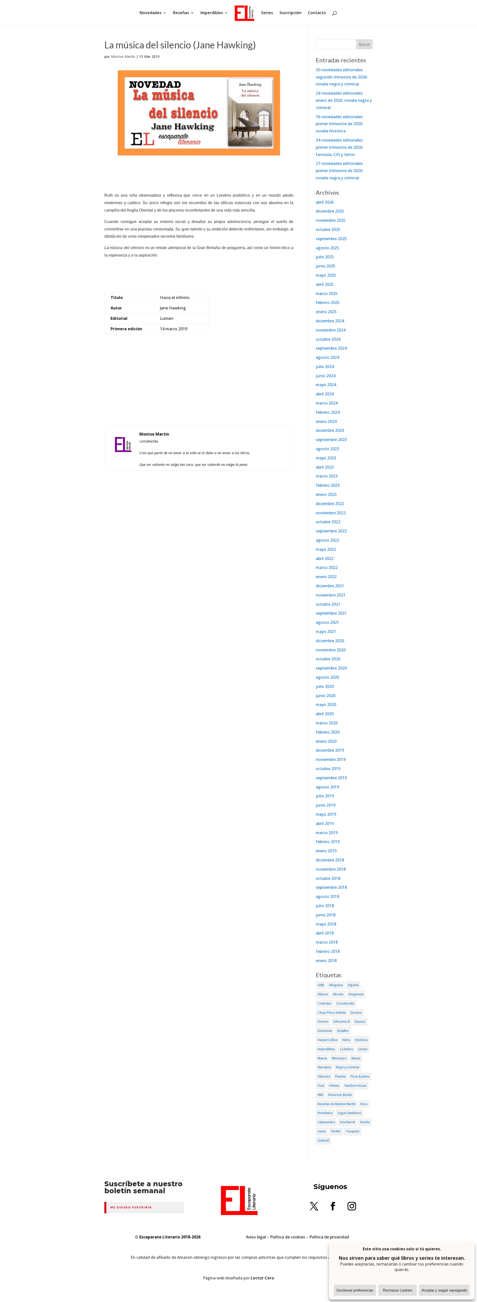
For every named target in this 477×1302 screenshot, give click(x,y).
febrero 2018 (328, 951)
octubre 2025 (328, 229)
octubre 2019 (328, 768)
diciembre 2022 (330, 503)
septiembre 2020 (331, 668)
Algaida (353, 985)
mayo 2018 (326, 924)
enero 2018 (326, 960)
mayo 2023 (326, 458)
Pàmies (334, 1085)
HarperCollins (327, 1040)
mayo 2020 (326, 704)
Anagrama (356, 994)
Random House (355, 1085)
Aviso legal (256, 1237)
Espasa (360, 1021)
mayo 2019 (326, 814)
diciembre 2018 (330, 860)
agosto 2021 (327, 622)
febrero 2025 (328, 302)
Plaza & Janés (360, 1076)
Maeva (322, 1058)
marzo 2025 (327, 293)
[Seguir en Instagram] (351, 1206)
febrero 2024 (328, 412)
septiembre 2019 (331, 778)
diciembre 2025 (330, 211)
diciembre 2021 (330, 586)
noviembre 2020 (331, 650)
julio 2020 (325, 686)
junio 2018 (325, 915)
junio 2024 (325, 375)
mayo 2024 (326, 384)
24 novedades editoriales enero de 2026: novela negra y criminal (344, 100)
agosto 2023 (327, 448)
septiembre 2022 (331, 531)
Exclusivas (325, 1031)
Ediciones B (341, 1021)
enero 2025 (326, 311)
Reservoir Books (340, 1095)
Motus (356, 1058)
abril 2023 (325, 467)
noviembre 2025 (331, 220)
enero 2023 (326, 494)
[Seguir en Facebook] (332, 1206)
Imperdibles (211, 13)
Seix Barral (347, 1122)
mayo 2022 (326, 549)
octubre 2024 (328, 339)
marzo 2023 (327, 476)
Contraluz (324, 1003)
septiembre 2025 (331, 238)
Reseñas (181, 13)
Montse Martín (123, 56)
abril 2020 (325, 713)
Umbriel (323, 1140)
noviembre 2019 (331, 759)
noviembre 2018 (331, 869)
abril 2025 (325, 284)
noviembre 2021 (331, 595)
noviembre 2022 (331, 513)
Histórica (361, 1040)
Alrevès (338, 994)
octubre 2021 (328, 604)
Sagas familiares (349, 1113)
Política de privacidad (329, 1237)
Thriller (336, 1131)
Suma (322, 1131)
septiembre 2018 (331, 887)
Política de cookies (287, 1237)
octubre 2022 (328, 521)
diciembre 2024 (330, 321)
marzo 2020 (327, 723)
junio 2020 (325, 695)
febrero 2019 (328, 841)
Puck (321, 1085)
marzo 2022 (327, 567)
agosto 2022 (327, 540)
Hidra (346, 1040)
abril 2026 (325, 202)
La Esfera (346, 1049)
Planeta (340, 1076)
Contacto (317, 13)
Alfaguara (336, 985)
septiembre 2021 (331, 613)
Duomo (323, 1021)
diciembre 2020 (330, 640)
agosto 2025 (327, 248)
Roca (363, 1104)
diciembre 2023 (330, 430)
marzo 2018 (327, 942)
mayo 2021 (326, 631)
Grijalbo (343, 1031)
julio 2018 (325, 905)
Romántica (325, 1113)
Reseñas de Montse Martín (337, 1104)
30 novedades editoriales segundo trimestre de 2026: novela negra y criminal (342, 77)
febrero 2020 (328, 732)
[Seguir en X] (314, 1206)
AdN (321, 985)
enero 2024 (326, 421)
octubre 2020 (328, 659)
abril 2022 (325, 558)
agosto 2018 (327, 896)
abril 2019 (325, 823)
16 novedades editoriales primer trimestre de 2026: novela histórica (339, 124)
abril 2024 (325, 394)
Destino (356, 1012)
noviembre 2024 (331, 330)
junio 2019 (325, 805)
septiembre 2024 (331, 348)
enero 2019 (326, 851)
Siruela (365, 1122)
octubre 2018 (328, 878)
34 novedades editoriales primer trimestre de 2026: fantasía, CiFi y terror (339, 147)
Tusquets (352, 1131)
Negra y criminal (347, 1067)
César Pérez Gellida (332, 1012)
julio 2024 (325, 366)
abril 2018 (325, 933)
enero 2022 (326, 576)
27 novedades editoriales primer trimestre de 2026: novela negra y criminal (339, 171)
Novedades (150, 13)
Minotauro (339, 1058)
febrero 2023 (328, 485)
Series (267, 13)
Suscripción (290, 13)
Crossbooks (345, 1003)
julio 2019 (325, 796)
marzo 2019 (327, 832)
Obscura (324, 1076)
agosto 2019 (327, 787)
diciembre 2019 (330, 750)
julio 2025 (325, 257)
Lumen (362, 1049)
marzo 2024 (327, 403)
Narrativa (324, 1067)
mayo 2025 (326, 275)
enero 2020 (326, 741)
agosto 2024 (327, 357)
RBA (320, 1095)
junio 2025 (325, 266)
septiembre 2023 (331, 439)
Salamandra (326, 1122)
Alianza (323, 994)
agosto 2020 (327, 677)
